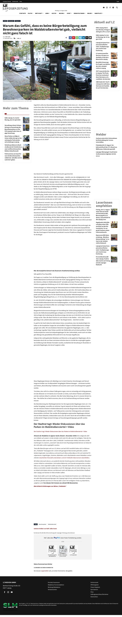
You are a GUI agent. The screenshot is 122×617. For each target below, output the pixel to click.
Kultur (54, 13)
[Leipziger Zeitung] (15, 7)
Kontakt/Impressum (54, 582)
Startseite (22, 13)
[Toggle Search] (117, 7)
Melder (89, 13)
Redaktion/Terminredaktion (56, 585)
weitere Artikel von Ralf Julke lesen (45, 529)
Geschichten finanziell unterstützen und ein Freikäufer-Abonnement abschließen (64, 458)
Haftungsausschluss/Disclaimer (99, 594)
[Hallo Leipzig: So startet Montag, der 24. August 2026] (113, 37)
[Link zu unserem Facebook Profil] (110, 7)
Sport (69, 13)
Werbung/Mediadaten (54, 587)
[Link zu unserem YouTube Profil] (103, 7)
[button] (49, 13)
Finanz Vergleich (95, 587)
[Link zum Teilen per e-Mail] (86, 37)
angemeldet (44, 571)
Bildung (61, 13)
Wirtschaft (38, 13)
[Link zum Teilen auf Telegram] (80, 37)
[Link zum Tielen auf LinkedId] (83, 37)
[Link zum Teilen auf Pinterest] (73, 37)
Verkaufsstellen (52, 589)
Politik (30, 13)
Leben (47, 13)
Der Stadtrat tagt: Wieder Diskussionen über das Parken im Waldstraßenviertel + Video (60, 431)
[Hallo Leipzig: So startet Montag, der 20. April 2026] (25, 120)
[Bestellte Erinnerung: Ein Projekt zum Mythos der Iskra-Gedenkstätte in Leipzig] (113, 65)
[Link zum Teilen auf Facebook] (70, 37)
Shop (21, 1)
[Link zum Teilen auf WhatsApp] (76, 37)
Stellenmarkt (15, 1)
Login (118, 1)
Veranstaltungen (79, 13)
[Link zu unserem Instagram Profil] (106, 7)
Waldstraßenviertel (52, 524)
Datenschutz (94, 597)
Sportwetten (94, 589)
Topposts (18, 21)
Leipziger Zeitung (7, 1)
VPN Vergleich (95, 585)
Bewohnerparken (42, 524)
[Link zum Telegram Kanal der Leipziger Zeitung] (113, 7)
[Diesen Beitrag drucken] (90, 37)
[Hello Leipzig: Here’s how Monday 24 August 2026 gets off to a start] (113, 30)
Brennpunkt (11, 21)
